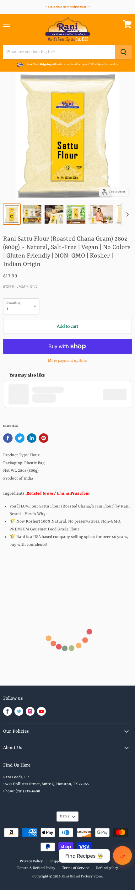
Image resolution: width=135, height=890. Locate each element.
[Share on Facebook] (8, 438)
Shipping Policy (62, 862)
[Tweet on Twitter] (19, 438)
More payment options (67, 361)
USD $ (64, 816)
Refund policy (107, 868)
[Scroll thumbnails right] (126, 214)
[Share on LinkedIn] (31, 438)
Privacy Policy (31, 862)
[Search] (123, 52)
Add (118, 394)
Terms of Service (95, 862)
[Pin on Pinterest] (43, 438)
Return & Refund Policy (36, 868)
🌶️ (122, 855)
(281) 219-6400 (28, 791)
